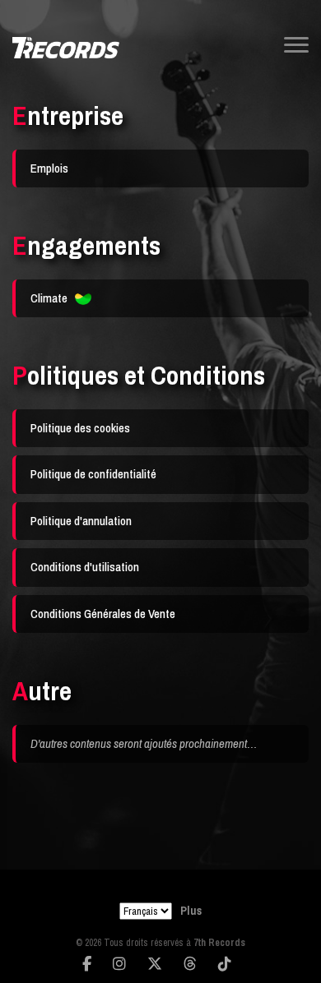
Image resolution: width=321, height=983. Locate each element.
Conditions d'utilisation (84, 566)
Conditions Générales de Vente (102, 613)
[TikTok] (224, 964)
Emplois (49, 168)
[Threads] (190, 964)
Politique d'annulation (81, 520)
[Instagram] (119, 964)
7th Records (219, 942)
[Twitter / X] (154, 964)
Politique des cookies (80, 427)
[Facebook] (86, 964)
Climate (50, 298)
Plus (191, 910)
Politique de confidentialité (93, 473)
